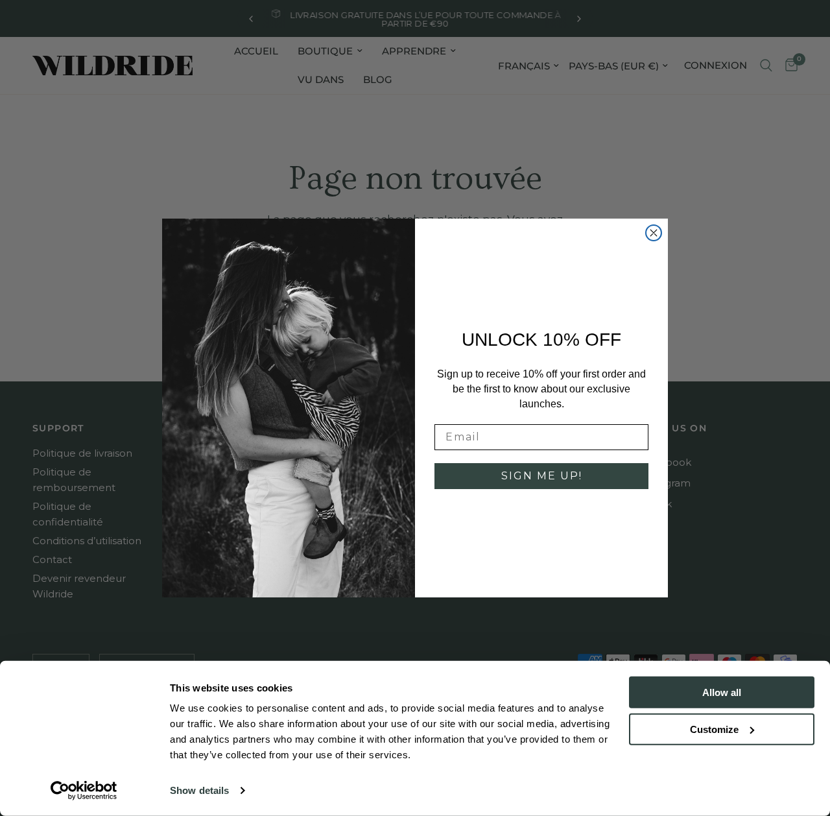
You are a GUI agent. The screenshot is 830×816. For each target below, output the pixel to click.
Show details (199, 790)
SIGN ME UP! (541, 476)
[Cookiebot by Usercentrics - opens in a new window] (84, 790)
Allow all (721, 692)
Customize (714, 728)
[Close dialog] (653, 233)
